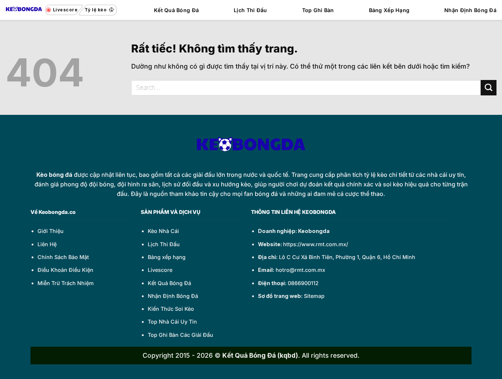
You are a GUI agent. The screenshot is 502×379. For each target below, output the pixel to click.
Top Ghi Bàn (318, 10)
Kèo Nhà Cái (163, 231)
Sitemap (314, 296)
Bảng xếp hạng (167, 257)
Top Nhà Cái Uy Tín (172, 321)
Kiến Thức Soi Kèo (171, 309)
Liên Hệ (47, 244)
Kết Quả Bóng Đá (176, 10)
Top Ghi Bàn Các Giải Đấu (180, 335)
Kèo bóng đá (54, 174)
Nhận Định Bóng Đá (470, 10)
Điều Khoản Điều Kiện (65, 270)
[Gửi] (488, 88)
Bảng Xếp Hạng (389, 10)
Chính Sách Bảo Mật (63, 257)
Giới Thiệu (50, 231)
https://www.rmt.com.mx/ (315, 244)
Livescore (160, 270)
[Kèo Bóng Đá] (24, 9)
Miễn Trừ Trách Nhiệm (65, 283)
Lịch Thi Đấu (250, 10)
